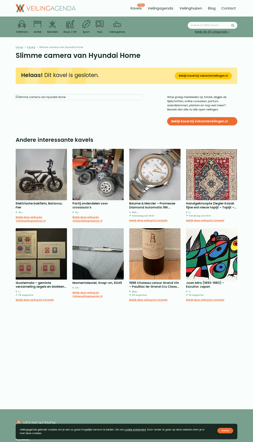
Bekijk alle (211, 32)
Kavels (31, 47)
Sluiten (225, 430)
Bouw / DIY (70, 32)
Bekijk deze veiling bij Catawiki (148, 220)
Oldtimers (22, 32)
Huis (99, 32)
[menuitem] (136, 8)
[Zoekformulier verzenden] (232, 25)
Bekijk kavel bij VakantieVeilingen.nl (203, 76)
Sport (86, 32)
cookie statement (135, 429)
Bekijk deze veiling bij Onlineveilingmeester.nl (31, 219)
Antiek (37, 32)
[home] (46, 8)
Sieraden (52, 32)
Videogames (117, 32)
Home (19, 47)
